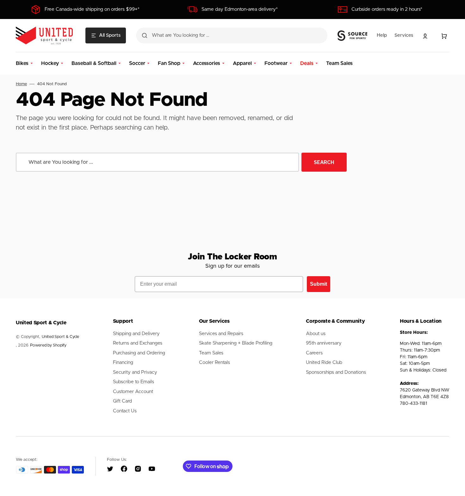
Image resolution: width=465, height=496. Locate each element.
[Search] (144, 35)
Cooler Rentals (214, 362)
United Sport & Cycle (60, 337)
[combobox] (231, 35)
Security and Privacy (135, 372)
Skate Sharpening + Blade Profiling (235, 343)
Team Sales (211, 353)
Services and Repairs (221, 333)
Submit (318, 284)
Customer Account (133, 391)
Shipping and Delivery (136, 333)
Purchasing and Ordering (139, 353)
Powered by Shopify (48, 345)
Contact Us (125, 411)
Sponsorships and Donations (336, 372)
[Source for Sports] (352, 35)
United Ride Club (324, 362)
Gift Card (122, 401)
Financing (123, 362)
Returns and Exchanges (137, 343)
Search (324, 162)
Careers (314, 353)
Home (21, 84)
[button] (425, 36)
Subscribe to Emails (133, 381)
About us (316, 333)
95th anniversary (324, 343)
